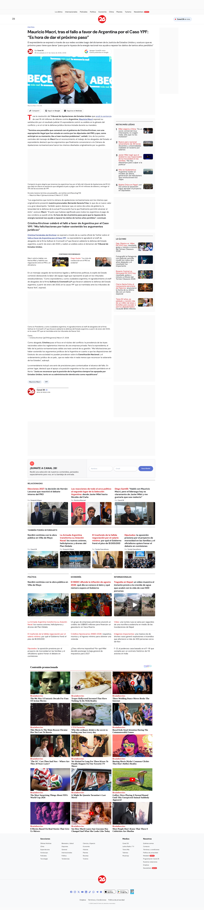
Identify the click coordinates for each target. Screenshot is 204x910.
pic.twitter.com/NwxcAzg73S (70, 193)
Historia (85, 849)
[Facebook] (71, 892)
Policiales (43, 856)
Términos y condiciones (151, 849)
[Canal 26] (102, 879)
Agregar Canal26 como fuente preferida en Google (98, 51)
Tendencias (65, 859)
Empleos (146, 865)
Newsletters (149, 868)
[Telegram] (97, 892)
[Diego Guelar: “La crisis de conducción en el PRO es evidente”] (103, 261)
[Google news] (101, 892)
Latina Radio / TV (128, 846)
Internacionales (122, 577)
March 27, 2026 (62, 195)
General (64, 849)
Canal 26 (40, 50)
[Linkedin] (86, 892)
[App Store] (109, 892)
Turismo (85, 859)
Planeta (85, 853)
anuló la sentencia (103, 116)
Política (31, 27)
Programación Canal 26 (151, 859)
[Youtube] (82, 892)
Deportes (65, 846)
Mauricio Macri (34, 382)
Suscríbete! (145, 468)
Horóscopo (44, 853)
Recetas (85, 856)
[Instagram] (75, 892)
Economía (76, 577)
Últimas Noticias (45, 843)
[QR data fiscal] (132, 893)
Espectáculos (45, 849)
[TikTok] (90, 892)
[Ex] (79, 892)
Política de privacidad (150, 853)
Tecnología (44, 859)
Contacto (146, 846)
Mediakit (148, 856)
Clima (42, 846)
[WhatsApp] (93, 892)
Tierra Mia (126, 849)
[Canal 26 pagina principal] (102, 22)
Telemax (125, 853)
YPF (46, 382)
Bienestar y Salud (68, 843)
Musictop (126, 856)
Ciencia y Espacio (89, 843)
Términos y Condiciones (97, 900)
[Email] (46, 390)
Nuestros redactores (150, 862)
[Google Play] (122, 892)
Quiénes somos (148, 843)
